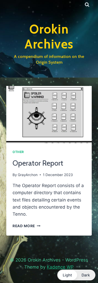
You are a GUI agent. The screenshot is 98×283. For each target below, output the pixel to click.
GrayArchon (28, 175)
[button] (76, 275)
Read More (27, 226)
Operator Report (38, 163)
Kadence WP (60, 267)
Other (18, 152)
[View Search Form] (87, 4)
